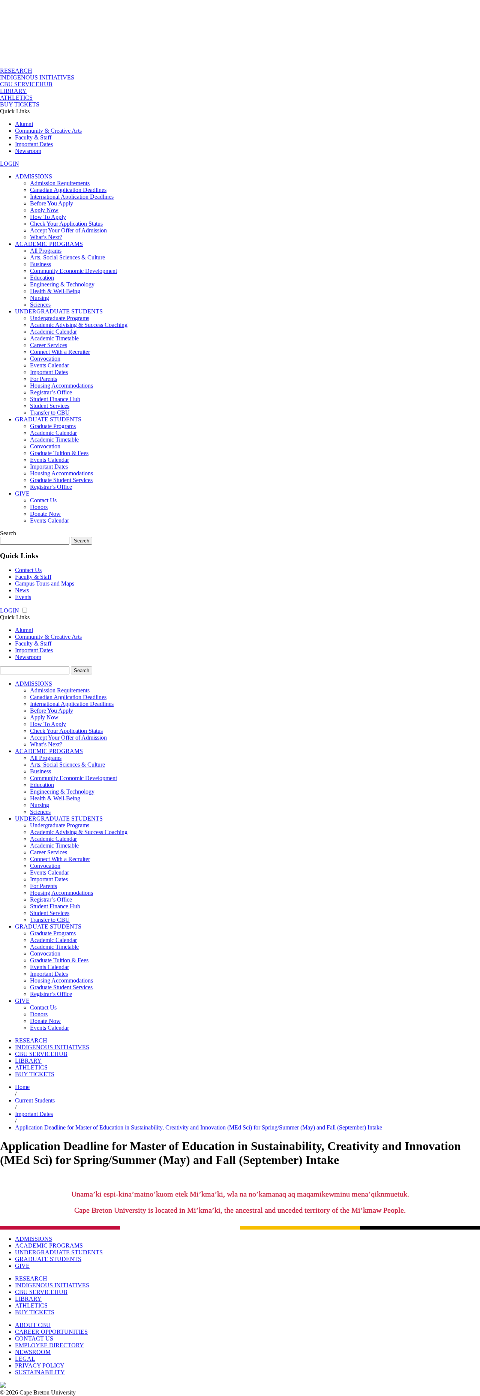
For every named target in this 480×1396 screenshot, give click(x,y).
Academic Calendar (53, 331)
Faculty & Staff (33, 137)
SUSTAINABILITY (40, 1372)
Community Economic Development (73, 271)
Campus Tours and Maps (44, 583)
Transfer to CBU (50, 412)
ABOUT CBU (33, 1325)
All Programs (46, 250)
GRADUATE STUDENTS (48, 419)
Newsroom (28, 151)
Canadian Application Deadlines (68, 190)
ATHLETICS (16, 97)
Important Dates (34, 144)
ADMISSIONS (33, 176)
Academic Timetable (54, 338)
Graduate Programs (53, 426)
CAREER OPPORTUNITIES (51, 1332)
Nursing (39, 298)
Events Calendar (49, 365)
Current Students (35, 1100)
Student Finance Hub (55, 399)
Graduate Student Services (61, 480)
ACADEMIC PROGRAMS (49, 244)
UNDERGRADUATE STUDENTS (59, 311)
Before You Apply (51, 203)
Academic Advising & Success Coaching (79, 325)
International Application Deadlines (72, 196)
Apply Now (44, 210)
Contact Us (43, 500)
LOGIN (9, 163)
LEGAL (25, 1359)
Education (42, 277)
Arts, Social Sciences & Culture (67, 257)
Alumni (24, 124)
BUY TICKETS (19, 104)
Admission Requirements (60, 183)
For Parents (43, 379)
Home (22, 1087)
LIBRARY (13, 91)
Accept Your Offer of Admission (68, 230)
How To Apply (48, 217)
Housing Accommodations (61, 385)
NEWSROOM (33, 1352)
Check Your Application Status (66, 223)
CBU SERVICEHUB (26, 84)
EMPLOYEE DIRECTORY (49, 1345)
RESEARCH (16, 70)
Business (40, 264)
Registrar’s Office (51, 392)
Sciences (40, 304)
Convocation (45, 358)
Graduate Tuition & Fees (59, 453)
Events (23, 597)
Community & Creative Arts (48, 130)
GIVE (22, 493)
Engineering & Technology (62, 284)
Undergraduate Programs (59, 318)
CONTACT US (34, 1338)
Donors (39, 507)
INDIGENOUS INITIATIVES (37, 77)
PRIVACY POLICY (39, 1365)
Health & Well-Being (55, 291)
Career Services (48, 345)
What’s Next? (46, 237)
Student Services (49, 406)
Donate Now (45, 514)
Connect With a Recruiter (60, 352)
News (22, 590)
